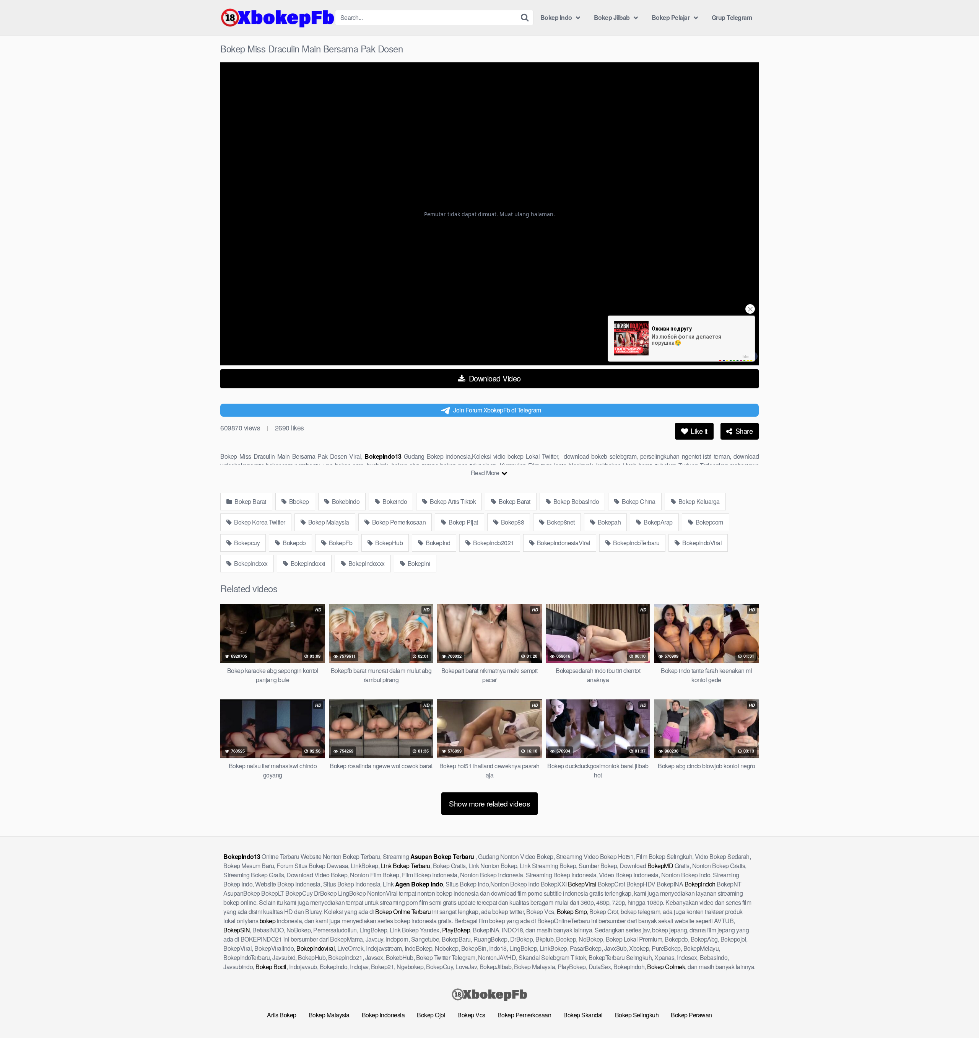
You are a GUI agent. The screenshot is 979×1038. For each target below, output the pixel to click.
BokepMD (660, 865)
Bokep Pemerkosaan (398, 522)
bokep (268, 920)
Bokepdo (293, 542)
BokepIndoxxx (366, 563)
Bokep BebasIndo (575, 501)
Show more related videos (489, 803)
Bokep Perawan (691, 1014)
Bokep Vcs (471, 1014)
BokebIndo (344, 501)
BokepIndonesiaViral (562, 542)
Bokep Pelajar (671, 17)
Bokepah (608, 522)
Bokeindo (394, 501)
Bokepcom (708, 522)
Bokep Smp (572, 911)
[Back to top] (958, 1013)
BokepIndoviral (315, 948)
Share (743, 431)
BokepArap (657, 522)
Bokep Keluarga (698, 501)
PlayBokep (456, 930)
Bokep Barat (249, 501)
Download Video (494, 378)
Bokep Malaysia (328, 522)
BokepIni (418, 563)
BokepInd (437, 542)
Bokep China (638, 501)
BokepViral (582, 884)
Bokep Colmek (666, 966)
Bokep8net (560, 522)
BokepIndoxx (250, 563)
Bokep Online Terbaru (403, 911)
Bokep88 (511, 522)
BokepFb (339, 542)
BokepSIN (236, 930)
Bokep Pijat (462, 522)
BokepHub (388, 542)
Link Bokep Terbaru (405, 865)
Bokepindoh (700, 884)
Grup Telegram (732, 17)
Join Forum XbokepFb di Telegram (497, 410)
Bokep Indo (556, 17)
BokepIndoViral (701, 542)
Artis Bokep (281, 1014)
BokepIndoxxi (307, 563)
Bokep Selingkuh (637, 1014)
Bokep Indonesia (383, 1014)
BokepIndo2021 (493, 542)
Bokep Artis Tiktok (452, 501)
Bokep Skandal (583, 1014)
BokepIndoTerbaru (636, 542)
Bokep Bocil (270, 966)
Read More (486, 472)
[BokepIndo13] (277, 17)
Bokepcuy (246, 542)
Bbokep (298, 501)
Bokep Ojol (431, 1014)
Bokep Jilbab (612, 17)
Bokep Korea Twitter (259, 522)
